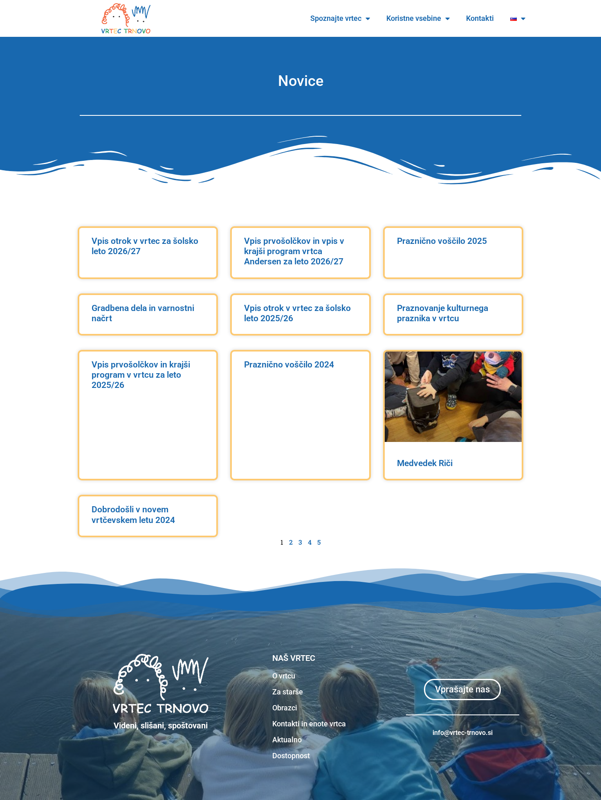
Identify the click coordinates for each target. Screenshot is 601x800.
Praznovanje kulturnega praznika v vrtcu (442, 313)
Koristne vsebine (413, 18)
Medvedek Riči (425, 463)
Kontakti (480, 18)
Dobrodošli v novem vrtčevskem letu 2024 (133, 515)
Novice (300, 81)
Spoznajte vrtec (335, 18)
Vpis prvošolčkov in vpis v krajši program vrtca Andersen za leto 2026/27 (294, 251)
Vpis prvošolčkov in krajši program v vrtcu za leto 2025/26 (141, 375)
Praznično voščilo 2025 (442, 241)
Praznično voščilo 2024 (289, 365)
